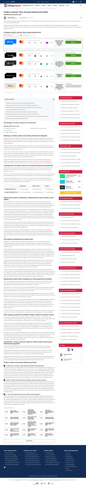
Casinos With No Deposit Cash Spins (71, 104)
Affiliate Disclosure (70, 460)
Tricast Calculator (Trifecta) (51, 460)
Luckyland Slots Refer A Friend (31, 454)
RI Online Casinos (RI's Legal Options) (71, 303)
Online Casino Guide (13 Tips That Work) (71, 152)
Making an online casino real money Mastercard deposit (20, 103)
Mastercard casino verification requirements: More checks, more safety (24, 107)
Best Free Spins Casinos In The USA (70, 111)
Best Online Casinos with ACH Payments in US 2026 (49, 412)
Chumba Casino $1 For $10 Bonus (32, 460)
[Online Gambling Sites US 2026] (12, 5)
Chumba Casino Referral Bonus (32, 456)
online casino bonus (33, 390)
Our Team (68, 452)
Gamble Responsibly (70, 464)
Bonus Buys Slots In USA (30, 452)
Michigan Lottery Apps (50, 456)
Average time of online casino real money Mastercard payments (22, 105)
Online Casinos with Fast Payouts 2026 (49, 434)
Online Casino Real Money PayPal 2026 (32, 429)
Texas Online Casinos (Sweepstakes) (70, 307)
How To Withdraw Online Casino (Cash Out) (71, 166)
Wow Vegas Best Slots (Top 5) (11, 460)
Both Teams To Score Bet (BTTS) (52, 464)
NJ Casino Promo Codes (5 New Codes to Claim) (71, 224)
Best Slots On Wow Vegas (10, 454)
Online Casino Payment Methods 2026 (30, 8)
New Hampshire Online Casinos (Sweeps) (71, 300)
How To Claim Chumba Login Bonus (33, 464)
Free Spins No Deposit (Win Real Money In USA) (71, 114)
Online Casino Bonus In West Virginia (71, 252)
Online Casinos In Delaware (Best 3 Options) (71, 274)
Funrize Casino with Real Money (12, 464)
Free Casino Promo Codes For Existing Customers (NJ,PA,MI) (71, 137)
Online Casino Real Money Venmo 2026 (49, 423)
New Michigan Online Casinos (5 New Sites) (71, 208)
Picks (42, 1)
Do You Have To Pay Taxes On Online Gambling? (71, 162)
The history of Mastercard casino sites (15, 109)
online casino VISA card (14, 339)
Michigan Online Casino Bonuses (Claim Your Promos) (71, 201)
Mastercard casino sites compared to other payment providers (21, 112)
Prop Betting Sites (49, 452)
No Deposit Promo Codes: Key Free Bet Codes (71, 140)
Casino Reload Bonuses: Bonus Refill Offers (71, 117)
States (49, 5)
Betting (37, 5)
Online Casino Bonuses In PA (69, 236)
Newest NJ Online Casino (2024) (70, 227)
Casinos (55, 5)
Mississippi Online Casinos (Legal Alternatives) (71, 293)
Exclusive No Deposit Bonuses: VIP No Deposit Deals (71, 126)
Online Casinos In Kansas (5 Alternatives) (71, 278)
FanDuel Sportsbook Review (71, 39)
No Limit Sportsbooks (50, 454)
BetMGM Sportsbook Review (71, 61)
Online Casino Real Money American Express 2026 (14, 423)
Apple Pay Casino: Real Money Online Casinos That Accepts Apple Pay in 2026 (32, 423)
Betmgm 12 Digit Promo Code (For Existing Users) (71, 329)
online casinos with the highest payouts (42, 162)
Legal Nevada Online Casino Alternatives (71, 297)
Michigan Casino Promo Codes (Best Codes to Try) (71, 205)
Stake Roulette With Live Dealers (12, 462)
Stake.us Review (69, 188)
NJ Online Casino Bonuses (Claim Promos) (71, 220)
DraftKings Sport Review (70, 52)
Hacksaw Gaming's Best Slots (11, 458)
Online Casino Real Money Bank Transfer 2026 (32, 417)
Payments (61, 5)
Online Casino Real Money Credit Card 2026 (49, 429)
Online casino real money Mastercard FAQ (17, 118)
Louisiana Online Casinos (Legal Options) (71, 281)
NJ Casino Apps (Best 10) (68, 217)
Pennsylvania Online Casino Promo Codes (71, 239)
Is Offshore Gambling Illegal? (69, 156)
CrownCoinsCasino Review (70, 177)
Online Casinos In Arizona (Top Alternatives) (71, 271)
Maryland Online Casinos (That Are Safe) (71, 284)
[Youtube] (73, 2)
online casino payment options (14, 329)
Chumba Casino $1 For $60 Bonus (32, 462)
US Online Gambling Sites (17, 8)
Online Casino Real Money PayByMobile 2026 (14, 429)
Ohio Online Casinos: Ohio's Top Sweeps (71, 310)
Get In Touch (68, 454)
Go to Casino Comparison (70, 192)
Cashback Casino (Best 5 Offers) (69, 107)
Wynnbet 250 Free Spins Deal (69, 339)
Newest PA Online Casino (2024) (70, 243)
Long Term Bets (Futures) (50, 458)
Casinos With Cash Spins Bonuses (70, 101)
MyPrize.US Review (70, 182)
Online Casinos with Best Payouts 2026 (32, 434)
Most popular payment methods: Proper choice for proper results (22, 114)
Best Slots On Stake (9, 452)
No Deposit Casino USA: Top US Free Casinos (71, 133)
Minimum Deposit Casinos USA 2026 (14, 418)
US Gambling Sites (7, 8)
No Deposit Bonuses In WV (68, 255)
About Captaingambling (71, 466)
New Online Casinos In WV (68, 262)
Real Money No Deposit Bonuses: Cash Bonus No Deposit (71, 130)
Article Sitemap (69, 470)
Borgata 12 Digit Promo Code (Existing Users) (71, 332)
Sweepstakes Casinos (27, 5)
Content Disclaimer (70, 458)
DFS (67, 5)
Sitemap (67, 468)
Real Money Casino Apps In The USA (71, 149)
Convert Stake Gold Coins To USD (32, 458)
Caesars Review (69, 83)
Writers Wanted (69, 456)
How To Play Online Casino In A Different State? (71, 159)
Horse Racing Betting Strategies (52, 462)
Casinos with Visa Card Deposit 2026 (49, 418)
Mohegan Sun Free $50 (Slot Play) (70, 336)
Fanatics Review (69, 73)
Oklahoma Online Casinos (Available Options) (71, 313)
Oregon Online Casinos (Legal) (69, 317)
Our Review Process (70, 462)
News (38, 1)
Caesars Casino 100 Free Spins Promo (71, 326)
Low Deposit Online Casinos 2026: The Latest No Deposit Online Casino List (32, 411)
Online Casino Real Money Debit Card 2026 (14, 434)
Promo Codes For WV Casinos (69, 258)
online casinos (7, 370)
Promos (47, 1)
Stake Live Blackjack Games (11, 456)
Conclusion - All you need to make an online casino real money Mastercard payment (27, 116)
